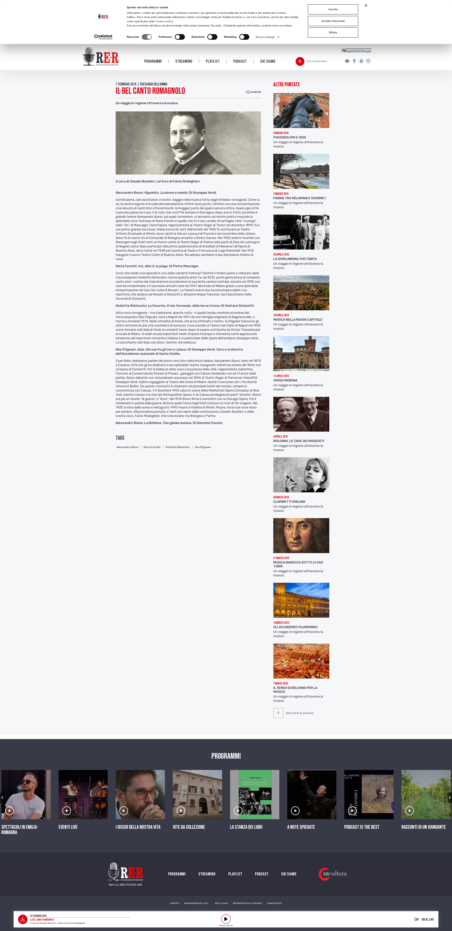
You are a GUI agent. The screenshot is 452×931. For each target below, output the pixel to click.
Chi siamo (267, 61)
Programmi (153, 61)
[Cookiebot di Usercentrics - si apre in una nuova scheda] (103, 37)
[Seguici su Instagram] (368, 61)
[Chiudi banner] (366, 5)
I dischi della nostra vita (138, 827)
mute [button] (416, 919)
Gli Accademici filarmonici (295, 627)
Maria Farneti (152, 447)
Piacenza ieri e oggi (289, 137)
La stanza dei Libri (246, 827)
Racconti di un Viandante (424, 827)
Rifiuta (333, 32)
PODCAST (240, 61)
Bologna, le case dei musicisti (298, 441)
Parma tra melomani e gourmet (299, 198)
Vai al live (428, 919)
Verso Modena (285, 380)
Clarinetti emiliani (289, 502)
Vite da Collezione (189, 827)
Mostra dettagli (265, 36)
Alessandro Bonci (127, 447)
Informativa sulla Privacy (247, 903)
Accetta (333, 9)
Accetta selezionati (333, 20)
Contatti (175, 903)
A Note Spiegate (301, 827)
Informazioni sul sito (196, 903)
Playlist (213, 61)
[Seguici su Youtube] (361, 61)
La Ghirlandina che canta (295, 259)
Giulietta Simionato (178, 447)
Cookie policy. (164, 21)
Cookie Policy (274, 903)
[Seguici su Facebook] (354, 61)
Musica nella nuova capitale (297, 320)
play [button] (226, 919)
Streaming (183, 61)
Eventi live (68, 827)
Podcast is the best (361, 827)
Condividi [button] (255, 92)
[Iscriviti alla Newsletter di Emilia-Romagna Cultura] (347, 61)
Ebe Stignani (203, 447)
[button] (2, 797)
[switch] (180, 37)
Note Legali (221, 903)
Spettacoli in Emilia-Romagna (19, 830)
